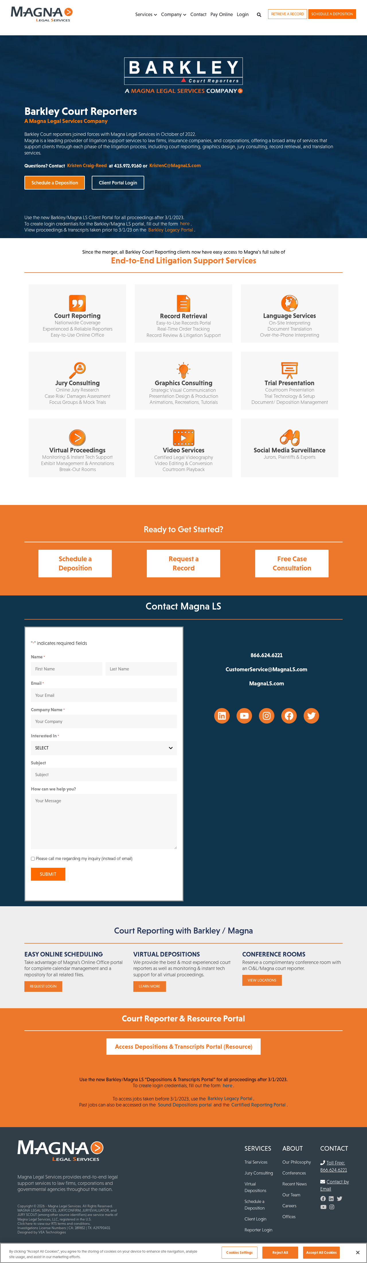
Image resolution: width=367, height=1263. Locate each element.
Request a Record (184, 563)
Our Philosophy (296, 1162)
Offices (289, 1216)
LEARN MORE (149, 986)
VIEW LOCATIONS (262, 980)
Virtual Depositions (255, 1187)
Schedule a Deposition (332, 14)
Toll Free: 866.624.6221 (333, 1166)
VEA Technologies (52, 1232)
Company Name (48, 709)
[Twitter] (339, 1199)
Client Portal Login (118, 183)
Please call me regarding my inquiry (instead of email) (84, 858)
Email (37, 683)
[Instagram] (331, 1207)
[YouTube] (323, 1207)
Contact (198, 14)
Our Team (291, 1194)
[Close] (358, 1252)
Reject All (280, 1252)
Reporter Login (258, 1229)
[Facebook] (323, 1199)
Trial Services (256, 1162)
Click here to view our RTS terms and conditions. (54, 1224)
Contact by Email (334, 1185)
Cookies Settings (239, 1252)
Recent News (294, 1183)
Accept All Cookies (321, 1252)
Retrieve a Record (287, 14)
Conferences (294, 1173)
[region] (183, 1253)
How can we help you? (53, 788)
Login (243, 14)
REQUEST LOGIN (43, 986)
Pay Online (221, 14)
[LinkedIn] (331, 1199)
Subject (38, 762)
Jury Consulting (259, 1173)
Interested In (45, 735)
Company (171, 14)
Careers (289, 1205)
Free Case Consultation (292, 563)
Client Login (255, 1218)
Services (144, 14)
